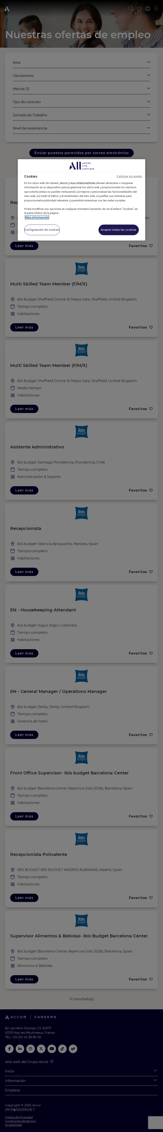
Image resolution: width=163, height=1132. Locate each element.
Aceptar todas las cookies (118, 229)
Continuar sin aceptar (129, 176)
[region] (81, 199)
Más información (37, 217)
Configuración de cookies (42, 229)
